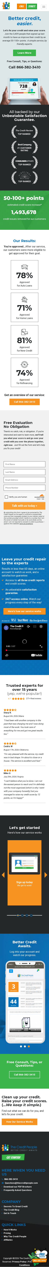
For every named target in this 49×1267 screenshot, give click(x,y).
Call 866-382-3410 (25, 67)
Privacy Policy (19, 1261)
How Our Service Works (19, 1121)
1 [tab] (18, 915)
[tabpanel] (24, 872)
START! (31, 6)
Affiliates (8, 1240)
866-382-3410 (11, 1179)
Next (46, 875)
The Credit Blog (11, 1210)
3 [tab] (26, 915)
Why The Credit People (15, 1236)
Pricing (7, 1233)
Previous (3, 875)
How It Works (10, 1229)
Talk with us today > (24, 505)
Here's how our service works (24, 611)
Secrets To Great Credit (16, 1206)
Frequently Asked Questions (18, 1190)
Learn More (24, 52)
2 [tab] (22, 915)
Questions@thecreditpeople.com (21, 1183)
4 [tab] (31, 915)
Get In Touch (10, 1213)
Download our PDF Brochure (18, 1187)
